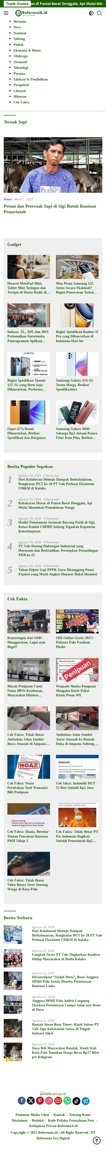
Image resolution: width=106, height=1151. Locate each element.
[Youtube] (58, 1101)
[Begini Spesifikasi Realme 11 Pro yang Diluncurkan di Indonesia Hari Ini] (77, 315)
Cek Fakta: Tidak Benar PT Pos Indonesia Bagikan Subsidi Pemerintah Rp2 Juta (77, 836)
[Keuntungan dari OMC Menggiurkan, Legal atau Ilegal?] (28, 621)
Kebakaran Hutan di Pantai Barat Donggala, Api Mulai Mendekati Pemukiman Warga (55, 505)
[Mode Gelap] (91, 13)
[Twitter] (31, 1101)
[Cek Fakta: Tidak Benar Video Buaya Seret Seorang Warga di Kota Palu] (28, 864)
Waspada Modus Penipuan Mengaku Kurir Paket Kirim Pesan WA (76, 690)
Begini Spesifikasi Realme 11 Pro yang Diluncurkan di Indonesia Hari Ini (77, 336)
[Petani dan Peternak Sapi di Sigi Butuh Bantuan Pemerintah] (53, 165)
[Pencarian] (99, 13)
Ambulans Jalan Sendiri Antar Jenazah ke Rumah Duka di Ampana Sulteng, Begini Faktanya (75, 739)
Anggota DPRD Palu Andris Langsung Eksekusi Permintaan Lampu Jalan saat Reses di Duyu (66, 1005)
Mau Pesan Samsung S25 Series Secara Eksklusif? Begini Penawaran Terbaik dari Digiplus (76, 288)
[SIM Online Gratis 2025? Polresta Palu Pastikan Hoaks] (77, 621)
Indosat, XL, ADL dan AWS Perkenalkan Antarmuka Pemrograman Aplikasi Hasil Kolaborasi (28, 336)
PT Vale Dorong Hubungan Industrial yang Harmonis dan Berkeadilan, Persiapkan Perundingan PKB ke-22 (58, 550)
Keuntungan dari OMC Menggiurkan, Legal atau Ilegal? (26, 642)
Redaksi (38, 1120)
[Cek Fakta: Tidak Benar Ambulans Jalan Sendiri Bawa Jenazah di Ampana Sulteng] (28, 718)
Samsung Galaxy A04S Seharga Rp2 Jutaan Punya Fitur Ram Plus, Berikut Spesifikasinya (76, 433)
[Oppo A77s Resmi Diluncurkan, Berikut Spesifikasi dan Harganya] (28, 412)
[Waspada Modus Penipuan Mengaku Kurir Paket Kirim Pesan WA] (77, 670)
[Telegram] (85, 1101)
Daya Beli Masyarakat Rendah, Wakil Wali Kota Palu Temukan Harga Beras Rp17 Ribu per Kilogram (65, 1052)
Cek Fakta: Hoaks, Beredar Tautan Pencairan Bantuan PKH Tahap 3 (28, 836)
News (8, 199)
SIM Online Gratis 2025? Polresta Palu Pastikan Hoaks (74, 642)
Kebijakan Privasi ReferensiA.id (53, 1126)
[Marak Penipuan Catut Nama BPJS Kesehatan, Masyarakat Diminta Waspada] (28, 670)
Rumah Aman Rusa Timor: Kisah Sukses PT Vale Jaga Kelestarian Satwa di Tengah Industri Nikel (65, 1029)
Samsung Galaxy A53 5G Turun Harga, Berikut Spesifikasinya (74, 385)
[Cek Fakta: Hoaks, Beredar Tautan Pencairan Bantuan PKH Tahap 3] (28, 815)
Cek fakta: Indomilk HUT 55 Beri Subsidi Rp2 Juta (75, 785)
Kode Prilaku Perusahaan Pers (71, 1120)
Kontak (59, 1115)
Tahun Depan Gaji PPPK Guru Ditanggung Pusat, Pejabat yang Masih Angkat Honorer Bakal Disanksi (57, 572)
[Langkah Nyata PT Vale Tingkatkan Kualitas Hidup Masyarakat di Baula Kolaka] (13, 958)
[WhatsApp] (67, 1101)
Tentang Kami (79, 1115)
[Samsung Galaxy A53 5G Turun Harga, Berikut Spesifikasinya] (77, 364)
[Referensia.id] (31, 13)
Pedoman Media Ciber (32, 1115)
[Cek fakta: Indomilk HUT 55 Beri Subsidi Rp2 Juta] (77, 767)
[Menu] (7, 13)
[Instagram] (49, 1101)
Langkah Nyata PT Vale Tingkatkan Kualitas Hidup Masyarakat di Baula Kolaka (66, 957)
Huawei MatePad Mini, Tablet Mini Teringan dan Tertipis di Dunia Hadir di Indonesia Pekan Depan (27, 288)
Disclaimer (20, 1120)
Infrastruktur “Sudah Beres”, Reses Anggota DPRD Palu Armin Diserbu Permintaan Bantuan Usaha (65, 981)
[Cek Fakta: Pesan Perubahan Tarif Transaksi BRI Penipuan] (28, 767)
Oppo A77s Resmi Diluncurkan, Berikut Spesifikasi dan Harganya (26, 433)
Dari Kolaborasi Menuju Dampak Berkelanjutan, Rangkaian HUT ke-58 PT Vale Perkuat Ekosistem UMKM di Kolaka (56, 484)
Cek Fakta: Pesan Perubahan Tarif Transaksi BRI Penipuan (27, 787)
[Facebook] (22, 1101)
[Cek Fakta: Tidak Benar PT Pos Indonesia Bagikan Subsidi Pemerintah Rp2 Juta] (77, 815)
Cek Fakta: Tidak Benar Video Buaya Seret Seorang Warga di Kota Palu (27, 884)
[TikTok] (76, 1101)
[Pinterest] (40, 1101)
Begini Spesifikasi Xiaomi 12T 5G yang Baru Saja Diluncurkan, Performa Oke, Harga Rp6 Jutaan (26, 385)
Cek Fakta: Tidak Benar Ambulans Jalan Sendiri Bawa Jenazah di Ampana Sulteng (26, 739)
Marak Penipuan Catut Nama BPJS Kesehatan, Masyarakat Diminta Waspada (25, 691)
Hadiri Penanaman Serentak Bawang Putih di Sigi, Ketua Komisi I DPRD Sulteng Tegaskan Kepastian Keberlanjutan (56, 527)
